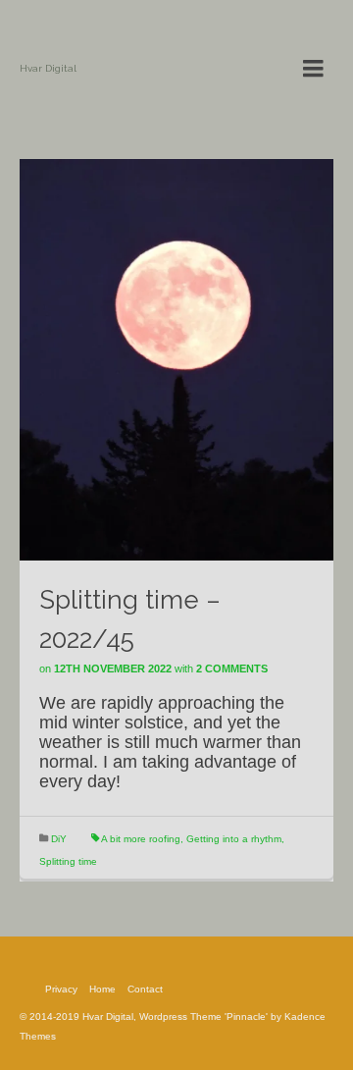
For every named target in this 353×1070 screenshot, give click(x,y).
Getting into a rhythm (233, 838)
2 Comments (232, 668)
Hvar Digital (48, 68)
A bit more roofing (140, 838)
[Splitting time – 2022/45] (176, 358)
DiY (59, 838)
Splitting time (68, 861)
